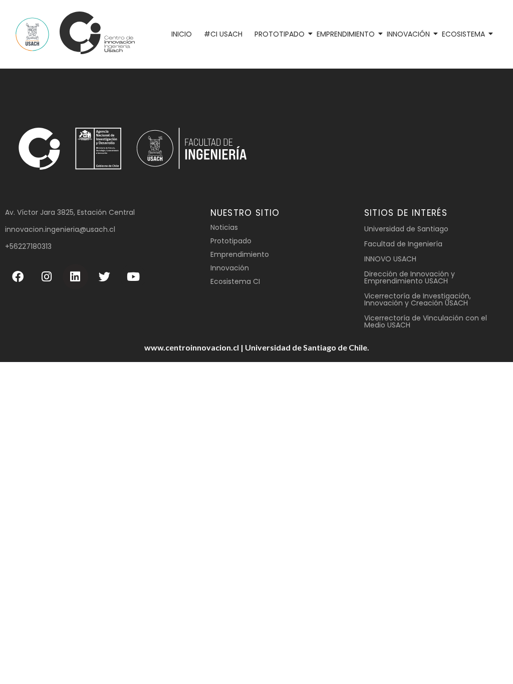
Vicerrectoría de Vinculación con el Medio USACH (425, 321)
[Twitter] (104, 276)
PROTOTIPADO (279, 34)
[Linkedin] (75, 276)
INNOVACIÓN (408, 34)
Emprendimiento (239, 254)
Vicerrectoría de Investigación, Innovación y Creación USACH (417, 299)
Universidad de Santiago (406, 229)
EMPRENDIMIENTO (346, 34)
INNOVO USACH (390, 259)
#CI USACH (223, 34)
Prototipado (230, 241)
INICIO (181, 34)
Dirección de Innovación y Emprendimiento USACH (409, 277)
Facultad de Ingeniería (403, 244)
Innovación (229, 268)
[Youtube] (133, 276)
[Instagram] (47, 276)
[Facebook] (18, 276)
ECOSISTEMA (463, 34)
